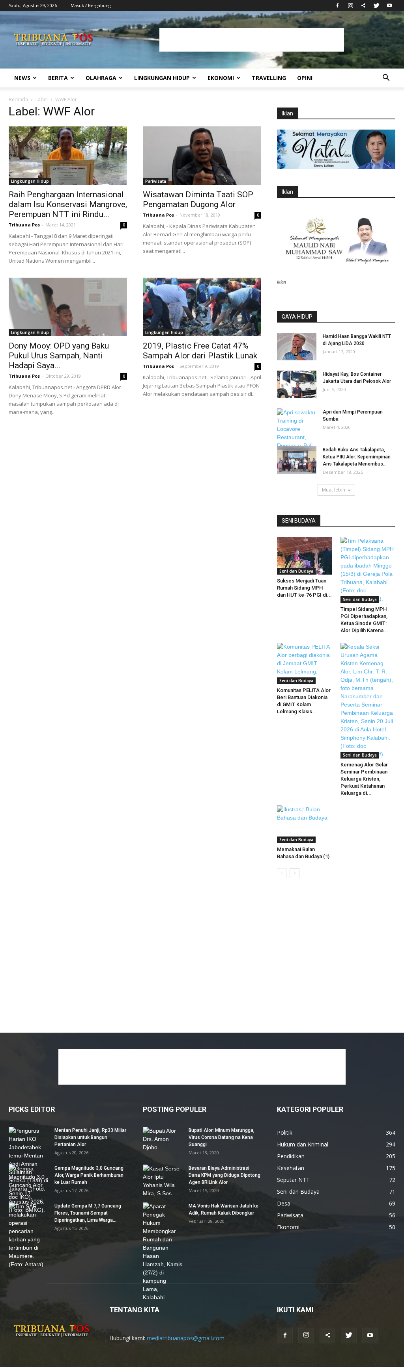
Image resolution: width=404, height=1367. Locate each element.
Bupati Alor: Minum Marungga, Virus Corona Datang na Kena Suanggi (221, 1137)
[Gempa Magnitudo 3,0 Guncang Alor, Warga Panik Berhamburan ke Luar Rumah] (28, 1189)
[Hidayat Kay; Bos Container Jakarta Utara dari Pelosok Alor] (296, 384)
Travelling (269, 78)
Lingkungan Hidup (162, 78)
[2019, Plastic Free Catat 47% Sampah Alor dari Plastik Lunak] (202, 307)
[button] (385, 78)
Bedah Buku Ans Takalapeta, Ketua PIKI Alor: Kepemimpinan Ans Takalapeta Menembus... (357, 457)
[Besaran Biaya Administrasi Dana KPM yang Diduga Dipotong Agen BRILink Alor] (162, 1181)
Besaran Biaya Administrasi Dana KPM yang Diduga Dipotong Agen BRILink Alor (224, 1175)
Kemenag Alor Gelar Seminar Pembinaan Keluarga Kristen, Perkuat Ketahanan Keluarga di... (364, 779)
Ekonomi (221, 78)
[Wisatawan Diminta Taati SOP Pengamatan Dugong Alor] (202, 155)
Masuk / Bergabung (91, 5)
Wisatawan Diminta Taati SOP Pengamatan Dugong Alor (198, 199)
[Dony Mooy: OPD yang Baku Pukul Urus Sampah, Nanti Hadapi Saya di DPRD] (68, 307)
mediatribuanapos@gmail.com (185, 1338)
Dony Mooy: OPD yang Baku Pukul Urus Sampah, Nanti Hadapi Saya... (59, 355)
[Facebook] (337, 5)
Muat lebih (333, 489)
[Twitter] (376, 5)
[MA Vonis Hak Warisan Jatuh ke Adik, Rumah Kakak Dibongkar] (162, 1252)
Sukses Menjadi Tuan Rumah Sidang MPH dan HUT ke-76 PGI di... (304, 588)
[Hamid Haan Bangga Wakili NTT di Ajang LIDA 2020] (296, 346)
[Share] (363, 5)
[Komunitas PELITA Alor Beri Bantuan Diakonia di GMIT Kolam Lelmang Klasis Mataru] (304, 663)
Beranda (18, 99)
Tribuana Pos (24, 225)
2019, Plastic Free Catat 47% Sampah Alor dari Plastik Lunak (200, 350)
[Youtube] (389, 5)
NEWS (22, 78)
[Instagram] (350, 5)
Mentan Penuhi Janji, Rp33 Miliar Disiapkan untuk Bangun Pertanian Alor (90, 1137)
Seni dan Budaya (296, 571)
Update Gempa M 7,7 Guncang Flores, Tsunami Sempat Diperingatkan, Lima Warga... (87, 1213)
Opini (304, 78)
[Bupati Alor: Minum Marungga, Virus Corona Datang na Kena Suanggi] (162, 1140)
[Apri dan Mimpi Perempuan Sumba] (296, 433)
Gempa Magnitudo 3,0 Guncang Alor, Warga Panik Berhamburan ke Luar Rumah (88, 1175)
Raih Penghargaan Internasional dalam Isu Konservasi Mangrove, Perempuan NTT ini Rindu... (68, 204)
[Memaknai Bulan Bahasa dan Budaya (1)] (304, 824)
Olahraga (101, 78)
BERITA (58, 78)
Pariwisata (155, 181)
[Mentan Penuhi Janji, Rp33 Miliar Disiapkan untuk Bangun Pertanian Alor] (28, 1164)
